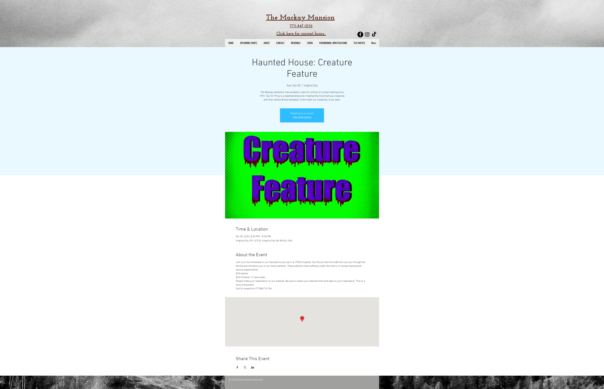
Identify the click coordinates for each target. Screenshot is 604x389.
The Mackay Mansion (300, 17)
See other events (302, 117)
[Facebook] (360, 34)
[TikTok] (374, 34)
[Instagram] (367, 34)
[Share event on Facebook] (237, 367)
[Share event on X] (244, 367)
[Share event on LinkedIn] (252, 367)
